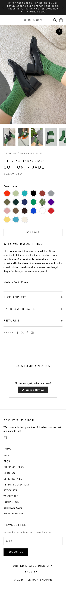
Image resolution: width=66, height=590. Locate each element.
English (31, 571)
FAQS (7, 461)
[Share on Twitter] (22, 332)
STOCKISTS (10, 490)
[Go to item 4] (51, 137)
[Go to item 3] (37, 137)
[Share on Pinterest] (27, 332)
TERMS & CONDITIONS (17, 484)
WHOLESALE (11, 496)
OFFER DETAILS (13, 479)
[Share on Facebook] (17, 332)
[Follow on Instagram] (5, 437)
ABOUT (8, 455)
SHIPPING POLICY (14, 467)
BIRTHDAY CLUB (13, 508)
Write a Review (36, 390)
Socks (23, 153)
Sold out (33, 232)
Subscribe (16, 552)
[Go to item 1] (10, 137)
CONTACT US (11, 502)
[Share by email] (32, 332)
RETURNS (9, 473)
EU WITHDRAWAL (14, 513)
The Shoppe (10, 153)
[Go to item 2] (23, 137)
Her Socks (36, 153)
